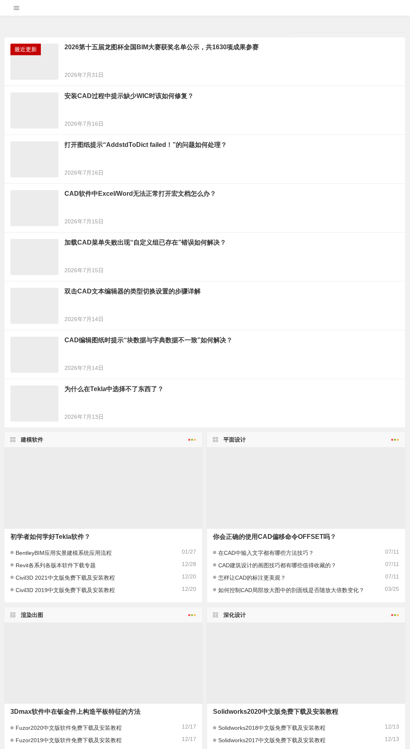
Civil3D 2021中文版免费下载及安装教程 (65, 683)
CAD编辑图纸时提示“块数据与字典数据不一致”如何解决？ (148, 445)
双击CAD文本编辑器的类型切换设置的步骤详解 (132, 397)
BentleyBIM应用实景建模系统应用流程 (64, 658)
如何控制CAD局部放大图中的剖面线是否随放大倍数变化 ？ (291, 696)
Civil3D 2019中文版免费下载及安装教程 (65, 696)
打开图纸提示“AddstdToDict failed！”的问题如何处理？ (145, 250)
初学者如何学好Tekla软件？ (50, 642)
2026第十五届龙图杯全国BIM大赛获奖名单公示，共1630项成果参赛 (161, 152)
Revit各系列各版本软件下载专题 (56, 671)
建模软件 (32, 545)
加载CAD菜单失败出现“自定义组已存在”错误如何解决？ (145, 348)
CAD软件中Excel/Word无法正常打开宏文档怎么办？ (140, 299)
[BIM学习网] (204, 11)
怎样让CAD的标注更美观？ (252, 683)
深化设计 (234, 720)
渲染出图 (32, 720)
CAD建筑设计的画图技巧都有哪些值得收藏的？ (277, 671)
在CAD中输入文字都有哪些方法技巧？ (266, 658)
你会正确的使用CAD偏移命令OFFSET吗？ (274, 642)
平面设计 (234, 545)
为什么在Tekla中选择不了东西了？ (114, 494)
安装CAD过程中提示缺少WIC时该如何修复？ (129, 201)
